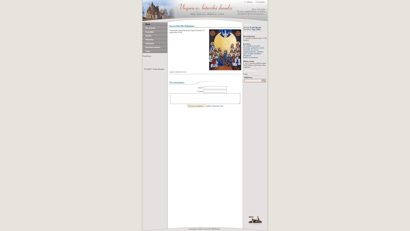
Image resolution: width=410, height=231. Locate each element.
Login (245, 74)
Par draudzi (150, 28)
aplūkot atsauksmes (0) (214, 106)
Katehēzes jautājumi (250, 57)
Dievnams (149, 39)
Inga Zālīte (256, 29)
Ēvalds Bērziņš (255, 27)
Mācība (148, 36)
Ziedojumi (149, 43)
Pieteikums (247, 55)
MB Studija (216, 229)
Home (147, 24)
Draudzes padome (152, 47)
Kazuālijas (149, 32)
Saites (147, 51)
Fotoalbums (147, 56)
